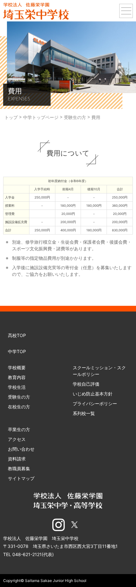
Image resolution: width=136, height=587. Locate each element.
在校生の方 (19, 406)
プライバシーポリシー (95, 403)
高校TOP (17, 335)
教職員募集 (19, 468)
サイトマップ (21, 478)
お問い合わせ (21, 449)
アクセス (17, 439)
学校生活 (17, 387)
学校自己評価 (86, 384)
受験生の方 (19, 397)
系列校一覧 (84, 413)
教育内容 (17, 377)
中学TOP (17, 351)
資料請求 (17, 458)
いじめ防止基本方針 (93, 393)
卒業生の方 (19, 429)
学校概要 (17, 367)
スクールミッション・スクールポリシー (99, 371)
